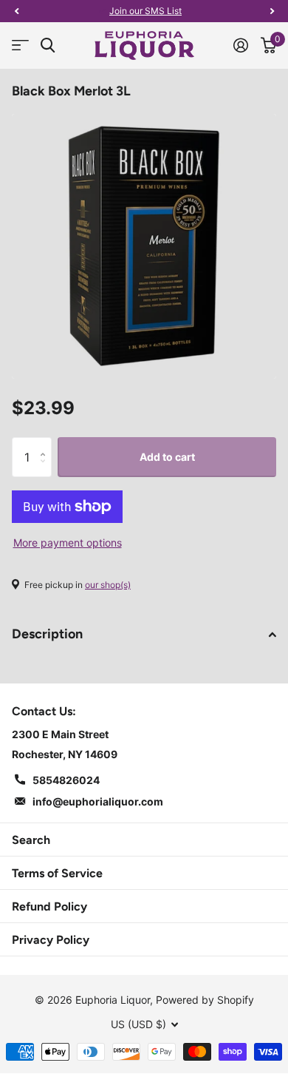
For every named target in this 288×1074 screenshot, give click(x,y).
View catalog (20, 45)
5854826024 (66, 780)
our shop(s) (108, 584)
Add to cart (167, 456)
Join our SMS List (145, 10)
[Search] (48, 45)
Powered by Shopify (205, 999)
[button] (16, 11)
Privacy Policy (50, 940)
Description (47, 634)
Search (31, 840)
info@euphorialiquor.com (97, 801)
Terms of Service (57, 873)
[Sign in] (240, 45)
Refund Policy (49, 906)
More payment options (67, 542)
